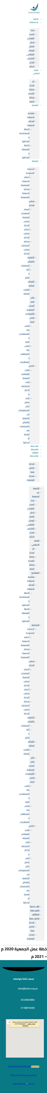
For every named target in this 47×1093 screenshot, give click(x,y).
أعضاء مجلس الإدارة (26, 233)
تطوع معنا (34, 910)
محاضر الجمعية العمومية (25, 193)
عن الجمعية (34, 22)
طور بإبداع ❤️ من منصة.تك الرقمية (23, 1083)
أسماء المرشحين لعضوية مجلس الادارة (25, 217)
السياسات (25, 265)
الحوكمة (35, 161)
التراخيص (30, 58)
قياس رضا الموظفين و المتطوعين (24, 354)
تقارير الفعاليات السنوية (25, 374)
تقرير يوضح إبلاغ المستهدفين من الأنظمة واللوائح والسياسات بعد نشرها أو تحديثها (23, 420)
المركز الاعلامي (36, 71)
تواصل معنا (34, 455)
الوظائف (35, 914)
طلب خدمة (34, 906)
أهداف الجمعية (30, 123)
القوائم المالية (31, 283)
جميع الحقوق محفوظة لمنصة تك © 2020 (23, 1075)
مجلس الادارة (31, 203)
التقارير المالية (26, 292)
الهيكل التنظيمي (30, 52)
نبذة (32, 30)
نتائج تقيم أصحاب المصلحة (30, 304)
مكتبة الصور (31, 99)
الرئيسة (36, 488)
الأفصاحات (29, 314)
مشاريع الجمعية (30, 115)
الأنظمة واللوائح (30, 259)
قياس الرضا (31, 320)
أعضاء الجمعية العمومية (25, 181)
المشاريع (35, 105)
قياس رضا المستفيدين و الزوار (24, 334)
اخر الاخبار (31, 83)
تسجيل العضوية (30, 478)
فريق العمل (31, 44)
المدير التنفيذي (30, 36)
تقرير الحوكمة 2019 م (25, 388)
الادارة (31, 464)
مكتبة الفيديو (31, 91)
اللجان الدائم (31, 64)
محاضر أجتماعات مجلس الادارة (25, 247)
